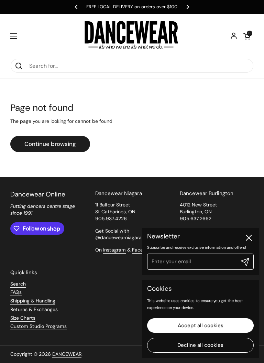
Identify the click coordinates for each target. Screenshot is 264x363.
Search (18, 284)
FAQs (16, 292)
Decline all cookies (200, 345)
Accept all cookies (200, 325)
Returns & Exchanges (34, 309)
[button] (247, 36)
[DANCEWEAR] (132, 36)
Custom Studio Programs (38, 326)
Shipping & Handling (32, 301)
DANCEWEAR (66, 354)
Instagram (114, 250)
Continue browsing (50, 144)
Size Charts (22, 318)
